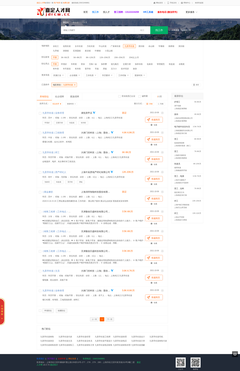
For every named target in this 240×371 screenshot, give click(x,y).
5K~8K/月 (77, 57)
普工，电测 (179, 176)
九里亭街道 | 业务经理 (53, 113)
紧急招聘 (74, 96)
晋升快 (88, 69)
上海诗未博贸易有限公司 (183, 118)
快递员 (177, 164)
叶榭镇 (98, 51)
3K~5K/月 (65, 57)
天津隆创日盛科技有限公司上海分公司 (95, 211)
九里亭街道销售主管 (85, 345)
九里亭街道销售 (47, 337)
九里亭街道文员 (65, 341)
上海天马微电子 (180, 180)
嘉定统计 (54, 365)
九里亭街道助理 (120, 337)
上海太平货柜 (179, 217)
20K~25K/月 (119, 57)
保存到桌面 (199, 3)
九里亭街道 (129, 46)
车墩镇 (161, 46)
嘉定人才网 (41, 3)
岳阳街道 (67, 46)
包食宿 (150, 64)
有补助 (78, 69)
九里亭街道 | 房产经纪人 (54, 172)
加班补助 (139, 64)
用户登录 (57, 3)
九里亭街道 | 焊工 (51, 152)
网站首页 (159, 3)
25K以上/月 (134, 57)
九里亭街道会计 (138, 337)
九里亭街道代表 (65, 337)
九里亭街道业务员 (84, 341)
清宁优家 (177, 106)
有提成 (172, 64)
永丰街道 (79, 46)
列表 (161, 104)
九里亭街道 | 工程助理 (53, 132)
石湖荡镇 (77, 51)
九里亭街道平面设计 (103, 341)
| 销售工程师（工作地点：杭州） (58, 231)
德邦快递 (177, 168)
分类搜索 (175, 30)
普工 (176, 139)
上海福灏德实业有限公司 (183, 130)
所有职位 (44, 96)
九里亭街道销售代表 (158, 341)
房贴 (105, 69)
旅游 (135, 69)
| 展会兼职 (47, 192)
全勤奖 (182, 64)
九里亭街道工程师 (102, 337)
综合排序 (55, 104)
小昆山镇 (109, 51)
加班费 (104, 64)
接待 (176, 114)
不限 (55, 57)
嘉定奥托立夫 (179, 192)
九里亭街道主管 (138, 341)
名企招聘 (59, 96)
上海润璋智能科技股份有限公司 (95, 192)
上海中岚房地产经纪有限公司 (95, 172)
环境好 (64, 64)
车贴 (97, 69)
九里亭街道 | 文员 (51, 271)
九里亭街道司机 (156, 337)
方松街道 (91, 46)
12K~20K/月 (105, 57)
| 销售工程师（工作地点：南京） (58, 251)
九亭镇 (56, 51)
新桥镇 (171, 46)
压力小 (114, 69)
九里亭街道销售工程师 (68, 345)
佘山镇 (151, 46)
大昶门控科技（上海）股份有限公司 (95, 132)
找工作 (95, 12)
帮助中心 (187, 3)
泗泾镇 (141, 46)
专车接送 (67, 69)
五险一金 (93, 64)
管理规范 (161, 64)
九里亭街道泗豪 (138, 345)
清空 (197, 85)
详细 (150, 104)
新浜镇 (88, 51)
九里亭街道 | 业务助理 (53, 290)
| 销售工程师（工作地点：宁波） (58, 211)
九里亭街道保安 (47, 341)
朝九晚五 (115, 64)
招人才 (106, 12)
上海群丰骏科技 (180, 155)
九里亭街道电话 (120, 341)
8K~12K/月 (90, 57)
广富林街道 (115, 46)
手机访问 (173, 3)
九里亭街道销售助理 (49, 345)
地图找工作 (186, 30)
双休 (83, 64)
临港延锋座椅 (179, 143)
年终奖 (74, 64)
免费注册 (66, 3)
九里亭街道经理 (83, 337)
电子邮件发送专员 (182, 127)
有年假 (56, 69)
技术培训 (125, 69)
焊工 (176, 201)
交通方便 (127, 64)
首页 (85, 12)
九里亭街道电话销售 (103, 345)
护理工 (177, 102)
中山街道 (103, 46)
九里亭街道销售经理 (122, 345)
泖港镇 (66, 51)
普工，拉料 (179, 188)
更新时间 (70, 104)
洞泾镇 (181, 46)
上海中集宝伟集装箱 (181, 205)
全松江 (56, 46)
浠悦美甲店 (86, 113)
